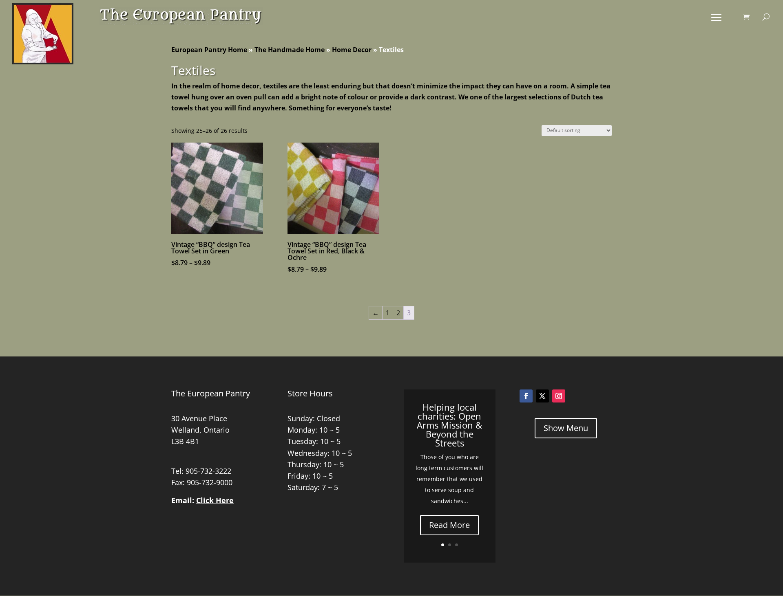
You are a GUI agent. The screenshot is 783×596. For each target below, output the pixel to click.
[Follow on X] (542, 395)
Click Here (215, 500)
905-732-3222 (208, 471)
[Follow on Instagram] (558, 395)
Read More (449, 524)
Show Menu (566, 427)
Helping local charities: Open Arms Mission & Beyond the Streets (449, 425)
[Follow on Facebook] (526, 395)
